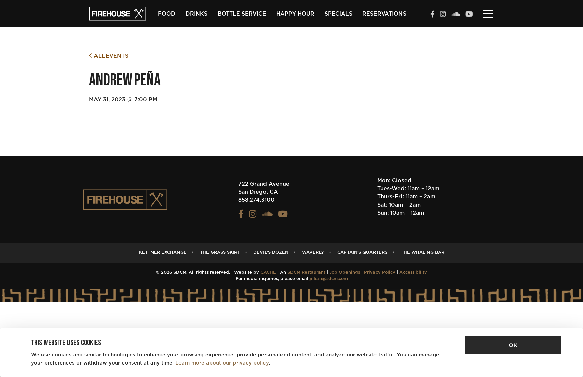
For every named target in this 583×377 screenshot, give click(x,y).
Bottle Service (242, 14)
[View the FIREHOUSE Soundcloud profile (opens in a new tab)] (455, 15)
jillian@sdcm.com (329, 279)
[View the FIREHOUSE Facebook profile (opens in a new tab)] (432, 15)
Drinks (196, 14)
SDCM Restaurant (306, 272)
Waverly (313, 252)
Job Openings (344, 272)
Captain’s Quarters (362, 252)
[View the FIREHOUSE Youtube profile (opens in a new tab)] (469, 15)
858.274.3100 (256, 200)
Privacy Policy (379, 272)
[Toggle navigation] (488, 13)
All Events (110, 56)
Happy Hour (295, 14)
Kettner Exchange (163, 252)
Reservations (384, 14)
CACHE (268, 272)
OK (513, 345)
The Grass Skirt (220, 252)
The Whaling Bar (422, 252)
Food (166, 14)
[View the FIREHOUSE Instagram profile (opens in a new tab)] (443, 15)
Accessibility (413, 272)
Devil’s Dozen (270, 252)
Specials (338, 14)
